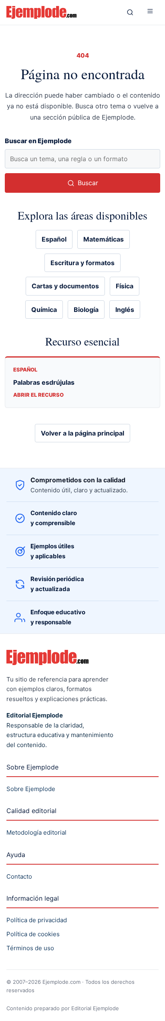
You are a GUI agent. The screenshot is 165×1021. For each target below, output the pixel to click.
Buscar (88, 183)
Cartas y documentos (65, 286)
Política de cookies (33, 934)
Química (44, 310)
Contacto (19, 876)
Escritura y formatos (82, 263)
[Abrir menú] (150, 12)
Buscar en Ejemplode (38, 141)
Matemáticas (103, 239)
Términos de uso (30, 948)
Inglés (124, 310)
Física (124, 286)
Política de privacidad (36, 920)
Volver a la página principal (82, 433)
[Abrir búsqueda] (130, 12)
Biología (86, 310)
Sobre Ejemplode (30, 789)
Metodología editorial (36, 832)
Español (54, 239)
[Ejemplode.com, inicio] (60, 12)
